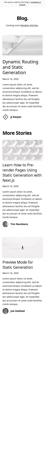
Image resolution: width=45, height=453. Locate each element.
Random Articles (29, 25)
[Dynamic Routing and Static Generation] (22, 45)
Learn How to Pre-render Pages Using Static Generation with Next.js (22, 172)
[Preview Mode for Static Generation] (22, 247)
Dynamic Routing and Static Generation (20, 67)
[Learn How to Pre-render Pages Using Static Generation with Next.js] (22, 150)
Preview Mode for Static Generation (17, 265)
